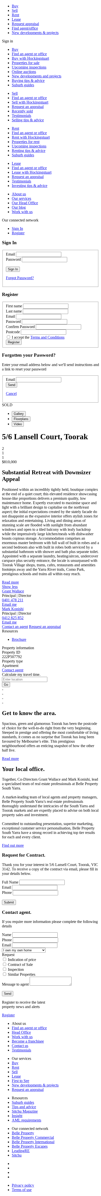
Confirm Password (20, 327)
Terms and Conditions (47, 337)
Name (6, 935)
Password (13, 259)
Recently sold (22, 111)
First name (14, 306)
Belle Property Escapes (30, 1146)
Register (8, 1015)
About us (19, 194)
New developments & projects (35, 33)
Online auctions (24, 72)
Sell (15, 10)
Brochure (19, 639)
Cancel (11, 393)
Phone (7, 892)
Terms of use (22, 1190)
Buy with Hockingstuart (30, 58)
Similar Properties (21, 974)
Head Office (21, 1032)
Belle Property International (33, 1142)
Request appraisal (25, 24)
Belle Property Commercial (33, 1137)
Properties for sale (25, 63)
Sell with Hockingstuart (30, 102)
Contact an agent (15, 627)
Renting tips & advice (28, 150)
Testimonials (21, 115)
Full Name (10, 882)
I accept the (38, 337)
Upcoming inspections (29, 67)
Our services (21, 198)
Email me (9, 604)
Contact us (20, 1046)
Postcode (13, 332)
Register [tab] (18, 233)
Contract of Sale (20, 964)
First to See (20, 1081)
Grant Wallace (13, 591)
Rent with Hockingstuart (31, 137)
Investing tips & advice (29, 186)
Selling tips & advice (28, 120)
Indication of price (22, 959)
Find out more (13, 845)
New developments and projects (36, 76)
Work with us (22, 212)
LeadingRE (21, 1151)
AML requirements (26, 1120)
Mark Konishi (13, 609)
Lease (16, 19)
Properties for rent (25, 142)
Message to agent (15, 984)
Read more (10, 582)
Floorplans (21, 419)
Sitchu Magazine (25, 1111)
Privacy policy (23, 1185)
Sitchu (17, 1155)
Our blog (19, 207)
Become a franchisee (28, 1041)
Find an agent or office (29, 54)
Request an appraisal (28, 107)
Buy (15, 6)
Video (18, 424)
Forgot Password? (20, 278)
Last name (14, 311)
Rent (15, 15)
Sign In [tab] (17, 228)
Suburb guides (23, 85)
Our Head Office (25, 203)
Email (10, 254)
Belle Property (23, 1133)
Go (6, 684)
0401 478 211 (12, 600)
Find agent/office (25, 28)
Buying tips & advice (28, 80)
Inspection (16, 969)
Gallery (19, 414)
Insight (17, 1116)
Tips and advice (24, 1107)
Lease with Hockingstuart (31, 172)
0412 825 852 (13, 618)
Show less (10, 587)
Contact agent (12, 670)
